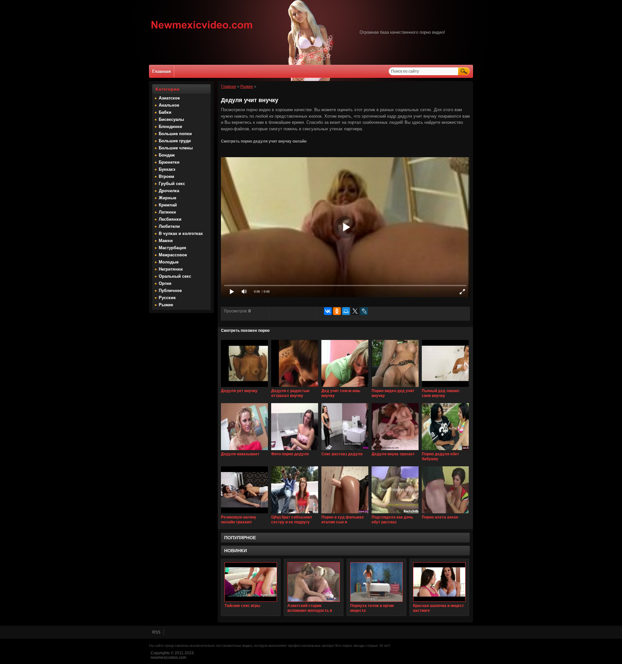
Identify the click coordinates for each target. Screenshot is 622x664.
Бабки (165, 112)
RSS (156, 632)
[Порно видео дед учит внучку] (395, 387)
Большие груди (175, 140)
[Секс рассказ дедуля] (344, 450)
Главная (161, 71)
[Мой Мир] (346, 311)
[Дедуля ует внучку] (244, 387)
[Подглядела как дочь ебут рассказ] (395, 513)
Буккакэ (167, 169)
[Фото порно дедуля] (294, 450)
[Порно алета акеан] (445, 513)
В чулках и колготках (181, 233)
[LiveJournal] (364, 311)
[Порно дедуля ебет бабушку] (445, 450)
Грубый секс (172, 183)
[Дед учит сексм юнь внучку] (344, 387)
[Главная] (202, 29)
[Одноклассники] (337, 311)
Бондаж (167, 155)
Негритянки (171, 269)
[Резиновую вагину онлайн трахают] (244, 513)
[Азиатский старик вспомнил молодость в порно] (313, 582)
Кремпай (168, 205)
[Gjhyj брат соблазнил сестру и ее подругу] (294, 513)
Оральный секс (175, 276)
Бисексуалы (171, 119)
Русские (167, 297)
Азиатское (169, 98)
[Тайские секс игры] (251, 582)
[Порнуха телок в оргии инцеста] (376, 582)
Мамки (166, 240)
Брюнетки (169, 162)
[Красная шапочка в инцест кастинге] (439, 582)
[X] (355, 311)
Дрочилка (169, 190)
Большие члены (176, 148)
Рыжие (166, 304)
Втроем (166, 176)
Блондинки (170, 126)
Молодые (169, 262)
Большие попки (175, 133)
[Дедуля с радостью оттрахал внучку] (294, 387)
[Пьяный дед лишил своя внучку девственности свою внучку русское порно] (445, 387)
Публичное (170, 290)
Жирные (167, 197)
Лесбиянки (170, 219)
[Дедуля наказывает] (244, 450)
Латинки (167, 212)
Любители (169, 226)
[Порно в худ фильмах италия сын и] (344, 513)
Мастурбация (172, 247)
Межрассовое (173, 254)
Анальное (169, 105)
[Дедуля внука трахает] (395, 450)
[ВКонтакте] (328, 311)
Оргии (165, 283)
